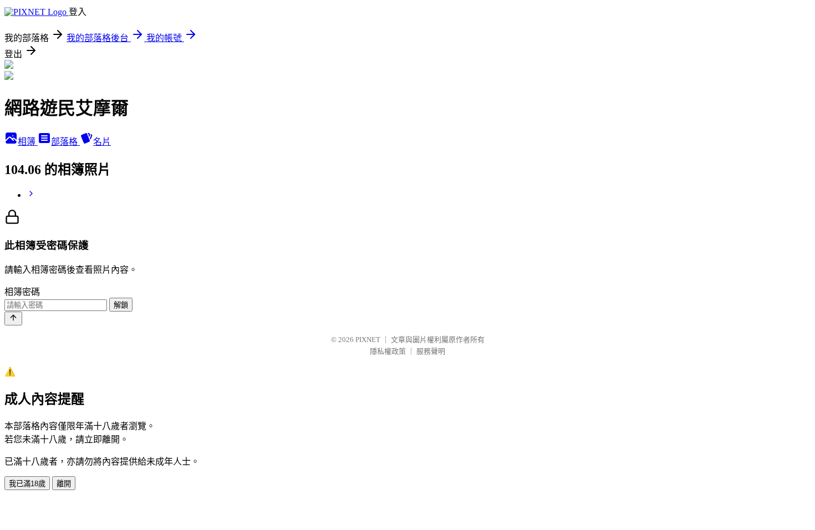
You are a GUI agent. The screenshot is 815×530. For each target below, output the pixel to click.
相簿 (28, 141)
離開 (64, 484)
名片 (102, 141)
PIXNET (367, 339)
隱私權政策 (388, 351)
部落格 (65, 141)
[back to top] (13, 318)
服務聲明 (430, 351)
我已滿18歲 (27, 484)
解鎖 (121, 305)
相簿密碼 (22, 292)
